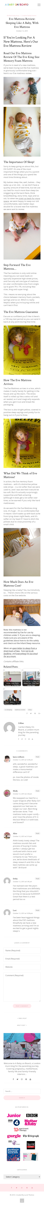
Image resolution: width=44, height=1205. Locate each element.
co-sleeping (8, 709)
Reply (37, 757)
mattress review (20, 709)
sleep (30, 709)
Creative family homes (28, 16)
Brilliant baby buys (13, 16)
